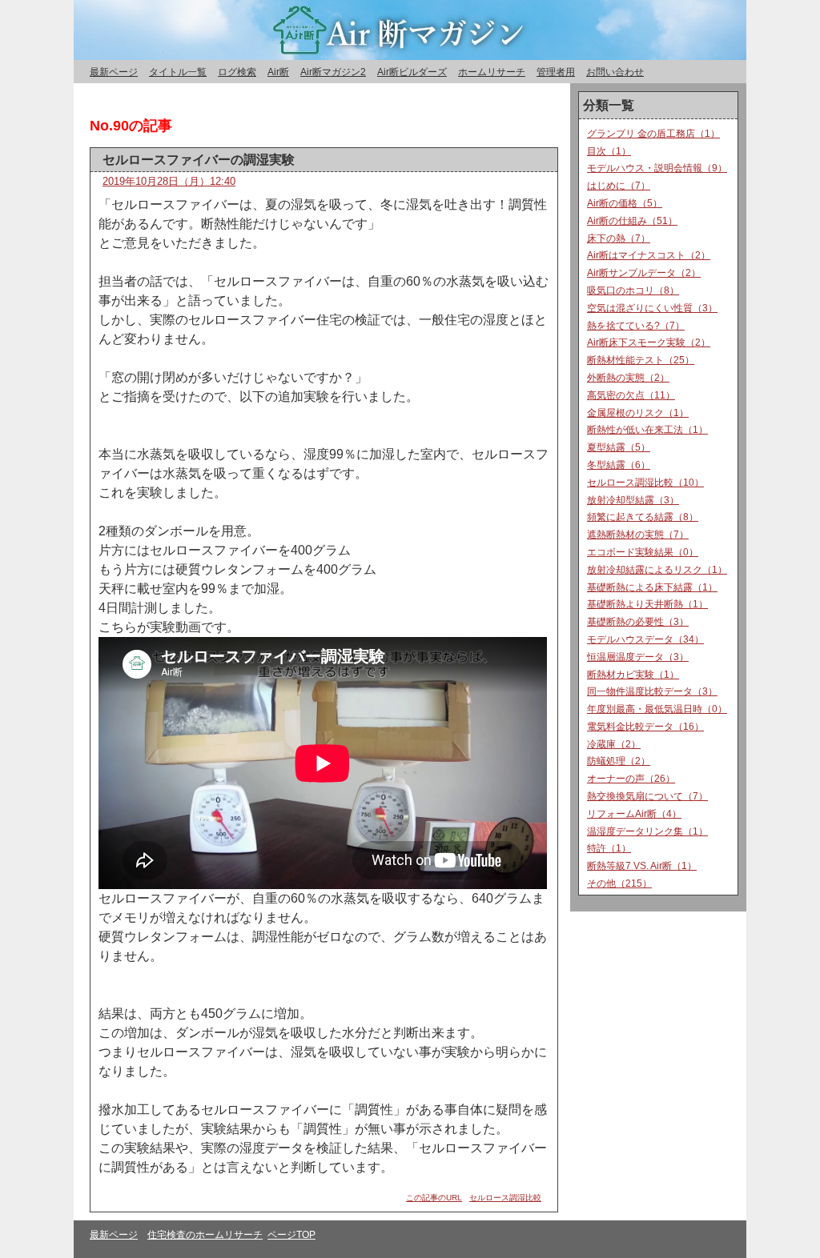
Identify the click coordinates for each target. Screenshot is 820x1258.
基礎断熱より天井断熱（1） (647, 604)
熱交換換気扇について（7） (647, 796)
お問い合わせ (615, 72)
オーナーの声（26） (631, 778)
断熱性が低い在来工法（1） (647, 429)
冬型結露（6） (618, 465)
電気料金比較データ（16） (645, 726)
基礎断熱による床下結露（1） (652, 587)
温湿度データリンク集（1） (647, 831)
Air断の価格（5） (624, 203)
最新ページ (114, 72)
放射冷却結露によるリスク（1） (657, 569)
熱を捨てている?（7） (636, 325)
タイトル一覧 (178, 72)
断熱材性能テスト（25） (640, 360)
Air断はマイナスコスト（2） (648, 255)
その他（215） (619, 883)
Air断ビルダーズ (412, 72)
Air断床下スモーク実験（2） (648, 342)
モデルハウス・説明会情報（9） (657, 168)
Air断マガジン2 (333, 72)
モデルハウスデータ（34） (645, 639)
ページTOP (291, 1234)
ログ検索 (237, 72)
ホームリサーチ (491, 72)
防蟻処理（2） (618, 761)
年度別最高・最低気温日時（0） (657, 709)
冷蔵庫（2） (614, 744)
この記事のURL (434, 1197)
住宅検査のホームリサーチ (205, 1234)
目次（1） (609, 151)
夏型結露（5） (618, 447)
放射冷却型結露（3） (633, 500)
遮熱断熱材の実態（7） (638, 534)
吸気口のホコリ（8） (633, 290)
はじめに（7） (618, 185)
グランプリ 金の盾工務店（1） (653, 133)
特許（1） (609, 848)
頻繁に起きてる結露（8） (642, 517)
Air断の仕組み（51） (632, 220)
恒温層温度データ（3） (638, 657)
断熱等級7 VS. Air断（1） (642, 865)
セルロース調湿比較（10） (645, 482)
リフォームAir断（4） (634, 813)
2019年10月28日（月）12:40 (168, 181)
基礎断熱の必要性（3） (638, 621)
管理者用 (556, 72)
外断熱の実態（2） (628, 377)
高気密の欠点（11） (631, 395)
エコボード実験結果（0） (642, 552)
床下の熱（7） (618, 238)
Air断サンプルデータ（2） (644, 272)
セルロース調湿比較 (505, 1197)
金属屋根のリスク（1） (638, 413)
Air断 (278, 72)
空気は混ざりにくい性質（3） (652, 308)
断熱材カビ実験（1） (633, 674)
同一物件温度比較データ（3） (652, 691)
